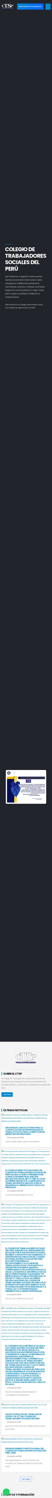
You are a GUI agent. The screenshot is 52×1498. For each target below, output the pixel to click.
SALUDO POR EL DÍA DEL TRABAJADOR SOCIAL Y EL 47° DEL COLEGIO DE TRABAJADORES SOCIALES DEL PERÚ (23, 1416)
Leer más (7, 1094)
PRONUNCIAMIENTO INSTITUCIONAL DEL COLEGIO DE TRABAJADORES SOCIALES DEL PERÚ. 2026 (25, 1450)
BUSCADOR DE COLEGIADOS (30, 6)
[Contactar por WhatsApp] (6, 1491)
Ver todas (26, 1479)
